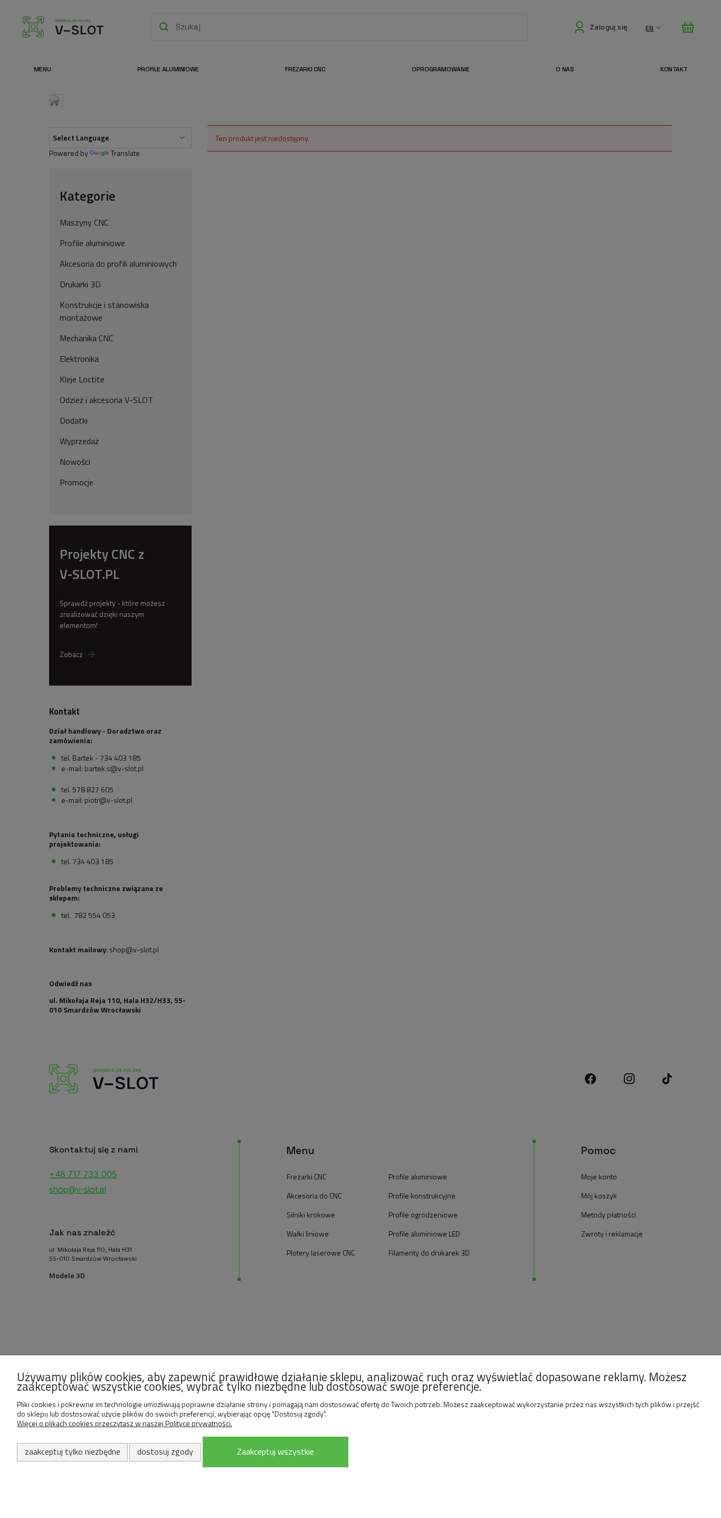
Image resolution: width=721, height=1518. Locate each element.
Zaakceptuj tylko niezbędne (72, 1451)
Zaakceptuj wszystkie (275, 1451)
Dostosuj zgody (165, 1451)
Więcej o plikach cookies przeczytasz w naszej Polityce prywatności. (124, 1423)
